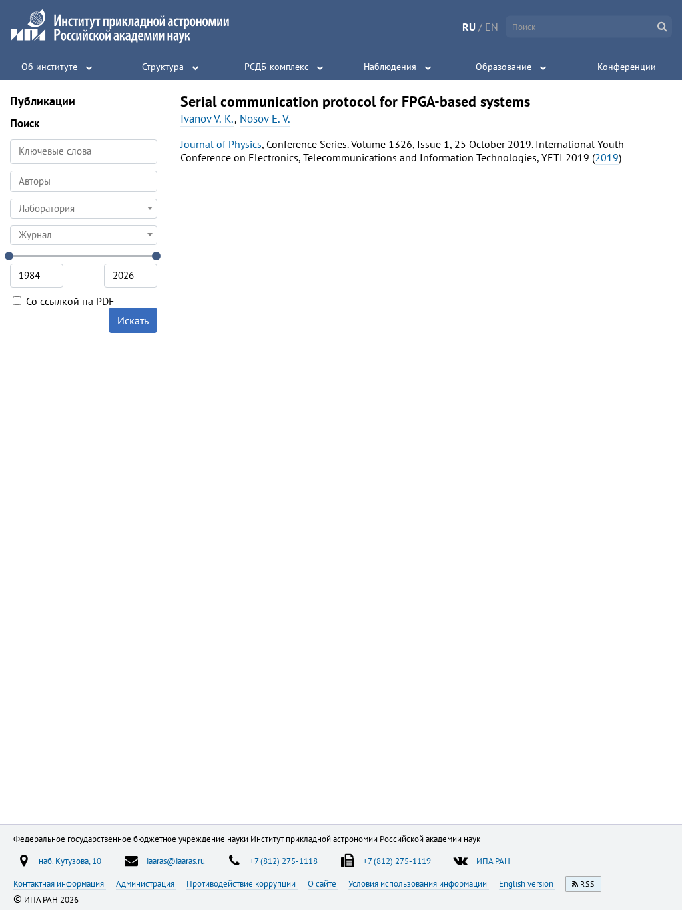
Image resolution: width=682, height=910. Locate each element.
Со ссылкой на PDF (68, 301)
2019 (607, 157)
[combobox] (83, 181)
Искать (133, 320)
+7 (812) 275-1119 (397, 861)
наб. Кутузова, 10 (70, 861)
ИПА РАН (493, 861)
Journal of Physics (221, 144)
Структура (163, 67)
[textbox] (84, 208)
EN (491, 26)
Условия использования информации (418, 883)
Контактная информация (59, 883)
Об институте (49, 67)
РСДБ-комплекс (276, 67)
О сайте (323, 883)
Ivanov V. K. (207, 118)
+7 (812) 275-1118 (284, 861)
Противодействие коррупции (242, 883)
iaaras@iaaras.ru (176, 861)
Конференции (626, 67)
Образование (503, 67)
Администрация (146, 883)
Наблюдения (390, 67)
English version (527, 883)
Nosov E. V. (265, 118)
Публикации (42, 101)
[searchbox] (84, 181)
